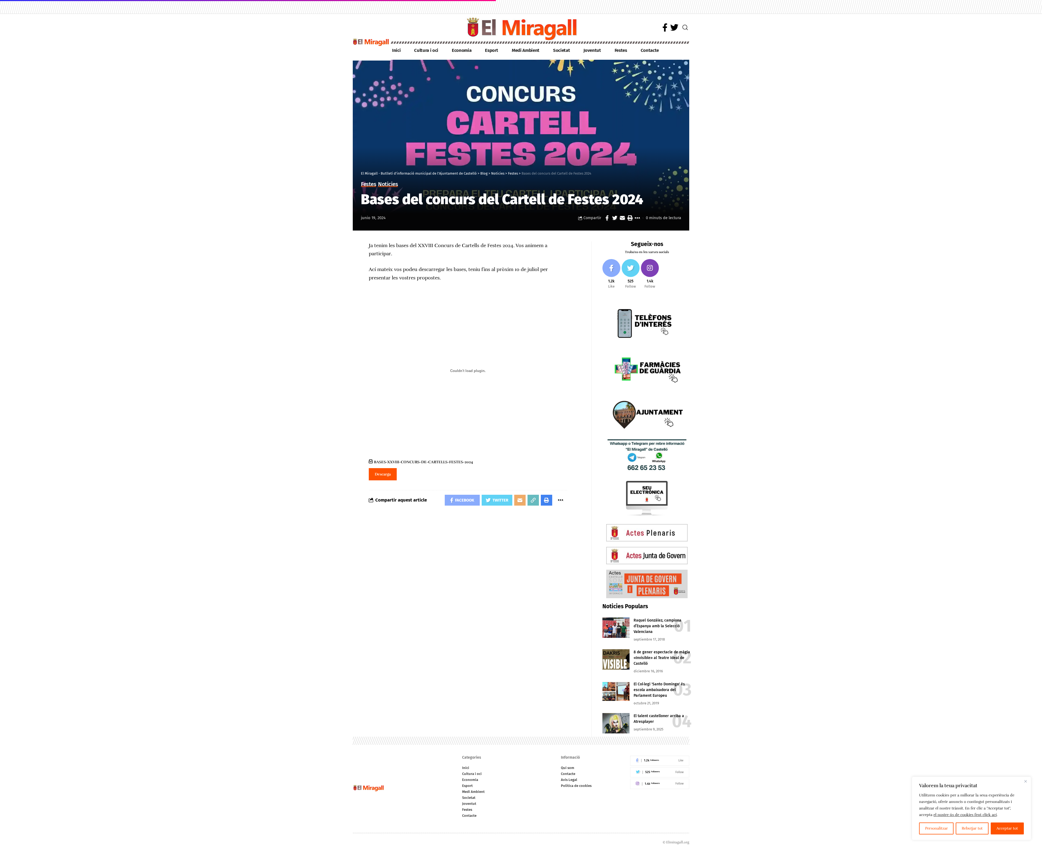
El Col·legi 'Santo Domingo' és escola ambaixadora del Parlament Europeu (659, 690)
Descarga (383, 474)
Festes (368, 184)
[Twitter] (674, 27)
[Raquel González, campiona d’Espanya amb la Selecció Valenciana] (616, 627)
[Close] (1025, 781)
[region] (971, 808)
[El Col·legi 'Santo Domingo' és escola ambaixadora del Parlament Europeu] (616, 691)
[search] (685, 27)
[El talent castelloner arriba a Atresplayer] (616, 723)
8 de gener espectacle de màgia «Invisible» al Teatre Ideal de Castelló (662, 658)
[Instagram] (650, 274)
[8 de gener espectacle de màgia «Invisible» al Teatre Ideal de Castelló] (616, 659)
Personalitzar (936, 828)
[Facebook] (665, 27)
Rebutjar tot (972, 828)
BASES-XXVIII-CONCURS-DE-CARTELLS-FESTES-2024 (423, 461)
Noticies (388, 184)
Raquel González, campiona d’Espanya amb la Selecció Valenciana (657, 626)
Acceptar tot (1007, 828)
